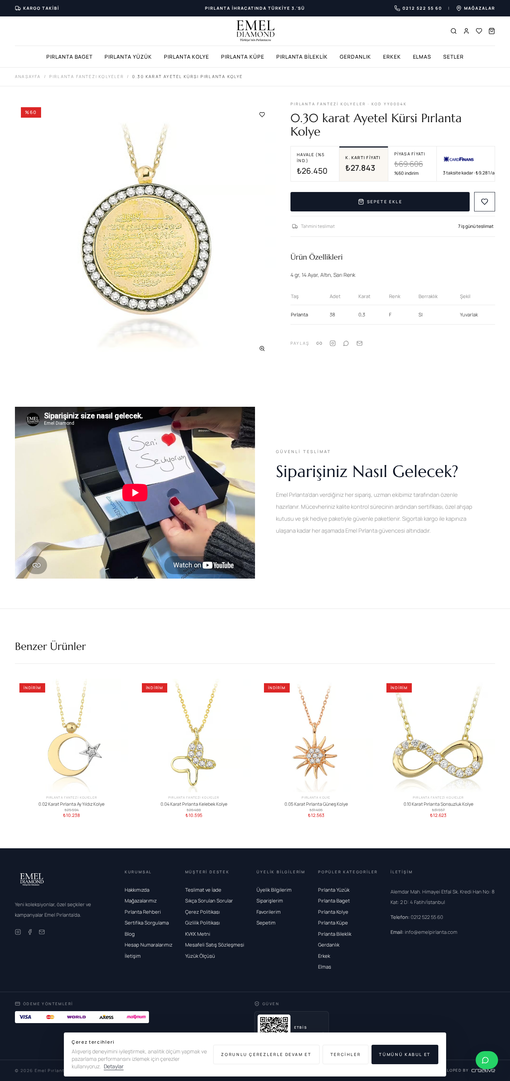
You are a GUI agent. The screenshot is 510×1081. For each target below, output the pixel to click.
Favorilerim (268, 911)
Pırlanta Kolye (186, 56)
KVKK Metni (197, 933)
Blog (130, 933)
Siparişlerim (269, 900)
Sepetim (266, 922)
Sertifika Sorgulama (147, 922)
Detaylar (114, 1066)
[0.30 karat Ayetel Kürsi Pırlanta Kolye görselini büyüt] (145, 231)
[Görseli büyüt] (262, 348)
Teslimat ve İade (203, 889)
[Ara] (453, 31)
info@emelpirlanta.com (424, 932)
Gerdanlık (355, 56)
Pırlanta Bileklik (302, 56)
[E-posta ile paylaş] (359, 343)
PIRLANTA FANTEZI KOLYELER (86, 76)
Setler (453, 56)
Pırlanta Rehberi (143, 911)
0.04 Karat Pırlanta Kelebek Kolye (194, 804)
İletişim (133, 956)
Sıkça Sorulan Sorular (209, 900)
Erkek (392, 56)
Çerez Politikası (202, 911)
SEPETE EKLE (384, 201)
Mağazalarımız (141, 900)
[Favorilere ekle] (262, 114)
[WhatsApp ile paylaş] (346, 343)
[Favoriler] (479, 31)
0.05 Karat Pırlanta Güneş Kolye (316, 804)
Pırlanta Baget (69, 56)
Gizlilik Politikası (202, 922)
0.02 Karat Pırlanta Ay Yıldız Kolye (71, 804)
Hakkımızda (137, 889)
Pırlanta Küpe (242, 56)
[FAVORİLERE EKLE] (484, 201)
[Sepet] (491, 31)
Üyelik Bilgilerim (274, 889)
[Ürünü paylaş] (332, 343)
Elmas (422, 56)
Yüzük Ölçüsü (200, 956)
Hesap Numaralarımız (148, 944)
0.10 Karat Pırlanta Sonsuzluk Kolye (438, 804)
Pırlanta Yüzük (128, 56)
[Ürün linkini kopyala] (319, 343)
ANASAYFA (28, 76)
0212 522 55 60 (417, 917)
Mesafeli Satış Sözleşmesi (214, 944)
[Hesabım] (466, 31)
